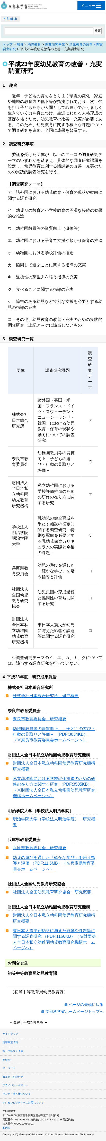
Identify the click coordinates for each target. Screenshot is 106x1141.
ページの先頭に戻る (86, 1004)
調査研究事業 (55, 44)
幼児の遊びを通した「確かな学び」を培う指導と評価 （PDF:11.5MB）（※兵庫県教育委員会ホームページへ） (54, 863)
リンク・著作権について (17, 1093)
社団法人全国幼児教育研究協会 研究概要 (52, 892)
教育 (20, 44)
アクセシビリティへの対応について (23, 1102)
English (11, 19)
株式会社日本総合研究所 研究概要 (46, 696)
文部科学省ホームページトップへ (74, 1011)
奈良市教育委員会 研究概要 (39, 719)
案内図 (6, 1127)
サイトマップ (10, 1033)
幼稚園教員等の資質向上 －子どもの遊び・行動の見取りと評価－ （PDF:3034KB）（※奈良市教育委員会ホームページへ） (54, 734)
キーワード (9, 1068)
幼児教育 (34, 44)
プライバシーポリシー (15, 1085)
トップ (8, 44)
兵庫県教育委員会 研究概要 (39, 848)
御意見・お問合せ (13, 1076)
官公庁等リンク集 (13, 1051)
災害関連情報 (10, 1042)
